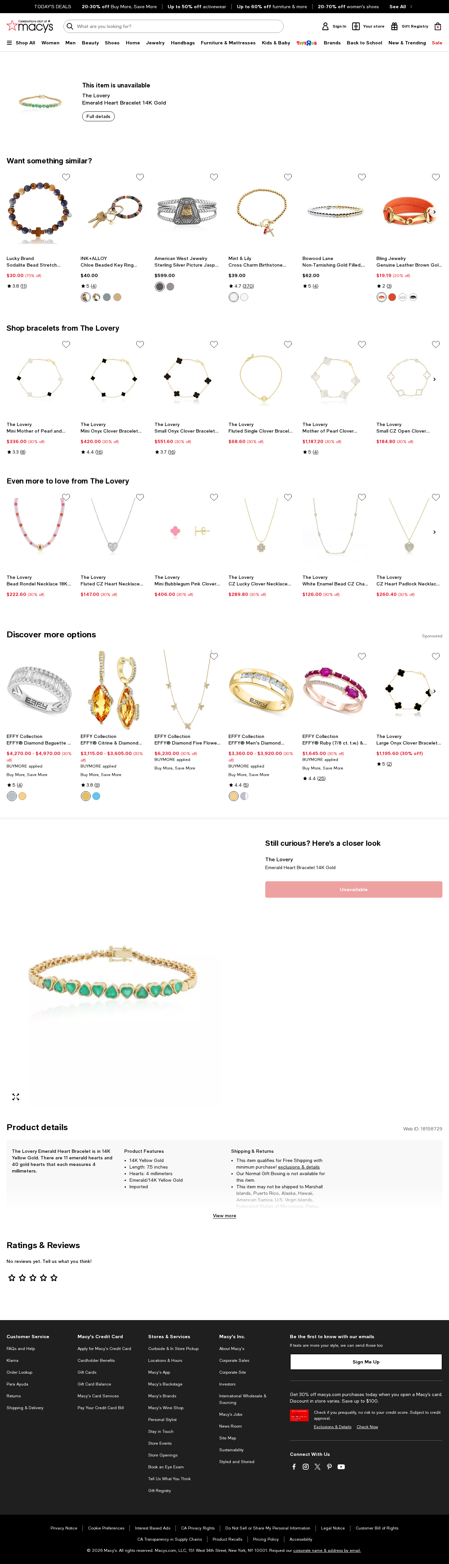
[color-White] (403, 297)
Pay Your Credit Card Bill (101, 1408)
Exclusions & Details (332, 1427)
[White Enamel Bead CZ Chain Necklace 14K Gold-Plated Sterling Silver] (335, 531)
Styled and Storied (236, 1461)
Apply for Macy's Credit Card (104, 1348)
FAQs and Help (21, 1348)
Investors (227, 1384)
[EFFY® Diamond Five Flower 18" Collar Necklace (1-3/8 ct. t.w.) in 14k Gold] (187, 690)
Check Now (367, 1427)
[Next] (434, 212)
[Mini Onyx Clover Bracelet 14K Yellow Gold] (114, 378)
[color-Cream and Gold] (117, 297)
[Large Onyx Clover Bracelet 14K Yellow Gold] (409, 690)
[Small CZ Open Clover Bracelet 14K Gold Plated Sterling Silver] (409, 378)
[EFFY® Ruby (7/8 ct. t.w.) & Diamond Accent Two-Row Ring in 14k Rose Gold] (335, 690)
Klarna (12, 1360)
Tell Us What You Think (169, 1479)
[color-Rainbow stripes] (96, 297)
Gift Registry (159, 1490)
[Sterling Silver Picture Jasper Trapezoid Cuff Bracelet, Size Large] (187, 211)
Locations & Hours (165, 1360)
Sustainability (231, 1450)
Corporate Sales (234, 1360)
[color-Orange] (382, 297)
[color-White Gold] (244, 796)
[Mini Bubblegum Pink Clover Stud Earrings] (187, 531)
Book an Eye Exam (166, 1467)
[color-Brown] (170, 287)
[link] (40, 272)
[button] (114, 972)
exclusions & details (299, 1167)
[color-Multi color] (107, 297)
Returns (14, 1396)
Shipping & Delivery (25, 1408)
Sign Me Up (366, 1361)
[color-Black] (413, 297)
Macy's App (159, 1372)
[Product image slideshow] (114, 972)
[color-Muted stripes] (86, 297)
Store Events (160, 1443)
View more (224, 1215)
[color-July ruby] (234, 297)
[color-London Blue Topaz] (96, 796)
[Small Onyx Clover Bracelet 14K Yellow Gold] (187, 378)
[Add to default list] (66, 177)
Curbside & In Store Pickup (173, 1348)
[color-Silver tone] (392, 297)
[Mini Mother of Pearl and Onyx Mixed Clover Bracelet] (40, 378)
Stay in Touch (161, 1431)
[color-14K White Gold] (12, 796)
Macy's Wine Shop (165, 1408)
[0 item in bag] (437, 26)
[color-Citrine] (86, 796)
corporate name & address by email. (327, 1550)
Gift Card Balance (94, 1384)
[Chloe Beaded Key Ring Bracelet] (114, 211)
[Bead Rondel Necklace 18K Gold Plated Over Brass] (40, 531)
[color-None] (160, 287)
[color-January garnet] (244, 297)
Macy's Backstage (165, 1384)
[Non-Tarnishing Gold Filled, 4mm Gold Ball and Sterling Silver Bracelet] (335, 211)
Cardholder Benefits (96, 1360)
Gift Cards (87, 1372)
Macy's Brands (162, 1396)
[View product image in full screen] (16, 1097)
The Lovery (96, 95)
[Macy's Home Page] (30, 26)
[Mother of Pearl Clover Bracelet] (335, 378)
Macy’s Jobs (230, 1414)
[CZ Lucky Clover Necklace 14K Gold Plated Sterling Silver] (261, 531)
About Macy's (231, 1348)
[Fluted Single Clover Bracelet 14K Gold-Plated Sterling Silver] (261, 378)
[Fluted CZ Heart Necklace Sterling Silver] (114, 531)
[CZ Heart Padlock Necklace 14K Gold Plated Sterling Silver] (409, 531)
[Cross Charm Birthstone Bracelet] (261, 211)
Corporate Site (232, 1372)
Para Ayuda (17, 1384)
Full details (98, 116)
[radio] (86, 297)
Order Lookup (19, 1372)
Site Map (227, 1438)
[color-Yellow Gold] (234, 796)
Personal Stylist (162, 1419)
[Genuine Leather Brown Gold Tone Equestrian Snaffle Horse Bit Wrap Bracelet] (409, 211)
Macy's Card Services (98, 1396)
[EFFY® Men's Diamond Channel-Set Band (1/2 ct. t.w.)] (261, 690)
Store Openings (162, 1455)
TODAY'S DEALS (52, 6)
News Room (230, 1426)
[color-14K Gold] (22, 796)
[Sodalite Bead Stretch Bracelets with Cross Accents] (40, 211)
